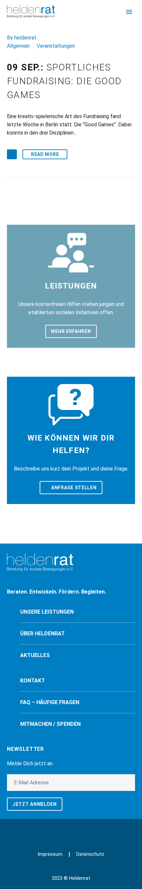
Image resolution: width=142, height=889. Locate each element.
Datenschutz (90, 854)
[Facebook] (66, 830)
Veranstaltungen (56, 46)
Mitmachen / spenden (50, 724)
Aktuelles (35, 655)
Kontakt (32, 680)
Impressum (50, 854)
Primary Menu (129, 12)
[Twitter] (75, 830)
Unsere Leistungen (47, 612)
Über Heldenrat (42, 633)
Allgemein (18, 46)
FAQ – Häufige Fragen (49, 702)
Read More (45, 154)
